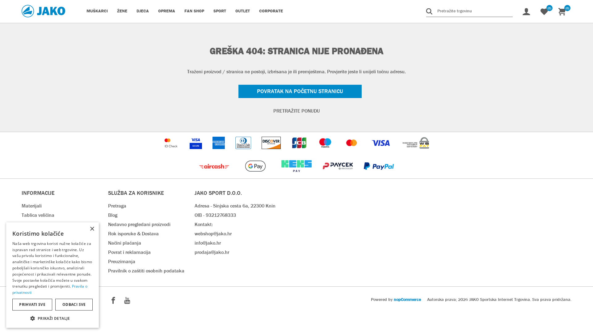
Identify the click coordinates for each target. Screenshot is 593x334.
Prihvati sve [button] (32, 304)
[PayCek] (338, 175)
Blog (112, 215)
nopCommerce (407, 299)
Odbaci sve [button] (74, 304)
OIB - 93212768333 (215, 215)
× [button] (92, 229)
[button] (52, 318)
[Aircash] (214, 175)
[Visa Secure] (196, 152)
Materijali (32, 206)
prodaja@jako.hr (212, 252)
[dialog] (52, 275)
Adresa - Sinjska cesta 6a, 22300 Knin (235, 206)
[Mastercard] (352, 152)
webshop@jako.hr (213, 233)
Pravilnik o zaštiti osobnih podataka (146, 271)
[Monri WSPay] (416, 152)
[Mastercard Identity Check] (171, 152)
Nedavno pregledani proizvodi (139, 224)
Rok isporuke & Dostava (133, 233)
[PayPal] (379, 175)
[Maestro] (326, 152)
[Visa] (381, 152)
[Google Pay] (255, 175)
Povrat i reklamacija (129, 252)
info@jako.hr (208, 243)
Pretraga (117, 206)
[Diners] (244, 152)
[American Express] (219, 152)
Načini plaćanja (124, 243)
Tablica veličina (38, 215)
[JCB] (300, 152)
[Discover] (272, 152)
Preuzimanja (121, 261)
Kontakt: (204, 224)
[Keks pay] (297, 175)
